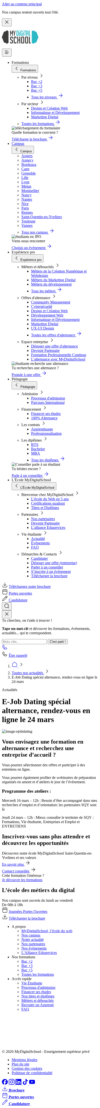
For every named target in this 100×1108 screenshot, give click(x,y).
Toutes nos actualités (28, 673)
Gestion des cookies (27, 1068)
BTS (34, 445)
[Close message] (7, 22)
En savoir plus (13, 864)
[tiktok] (25, 1083)
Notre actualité (32, 940)
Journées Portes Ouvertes (28, 911)
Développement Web (47, 315)
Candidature (18, 600)
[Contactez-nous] (5, 649)
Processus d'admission (48, 398)
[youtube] (32, 1083)
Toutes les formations (37, 974)
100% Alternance (44, 418)
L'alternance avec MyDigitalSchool (58, 359)
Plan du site (20, 1064)
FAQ (35, 547)
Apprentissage (42, 429)
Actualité (38, 539)
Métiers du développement (51, 284)
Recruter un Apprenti (37, 1005)
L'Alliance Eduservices (39, 953)
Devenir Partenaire (45, 350)
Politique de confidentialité (32, 1073)
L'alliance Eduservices (48, 527)
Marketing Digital (44, 117)
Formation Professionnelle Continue (58, 355)
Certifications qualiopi (48, 503)
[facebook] (5, 1083)
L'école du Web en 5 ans (50, 499)
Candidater (39, 558)
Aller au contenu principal (22, 4)
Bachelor (38, 449)
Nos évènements (34, 948)
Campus (18, 143)
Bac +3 (36, 86)
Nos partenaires (43, 519)
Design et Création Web (49, 108)
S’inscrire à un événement (51, 571)
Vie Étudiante (31, 983)
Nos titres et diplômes (37, 996)
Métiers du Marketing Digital (53, 280)
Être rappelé (18, 655)
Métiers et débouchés (37, 1000)
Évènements (40, 543)
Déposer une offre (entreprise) (54, 563)
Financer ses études (46, 414)
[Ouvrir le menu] (7, 53)
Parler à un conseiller (47, 567)
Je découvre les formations (22, 880)
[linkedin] (19, 1083)
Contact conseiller (16, 871)
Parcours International (48, 402)
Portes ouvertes (20, 593)
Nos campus (30, 935)
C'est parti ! (58, 641)
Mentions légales (24, 1060)
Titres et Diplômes (45, 508)
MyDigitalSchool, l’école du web (46, 931)
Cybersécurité (41, 306)
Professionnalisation (46, 433)
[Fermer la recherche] (7, 614)
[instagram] (12, 1083)
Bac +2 (36, 82)
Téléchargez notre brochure (30, 586)
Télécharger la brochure (49, 576)
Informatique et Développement (55, 113)
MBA (35, 453)
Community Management (50, 302)
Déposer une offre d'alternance (54, 346)
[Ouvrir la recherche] (7, 606)
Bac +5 (36, 90)
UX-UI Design (42, 328)
